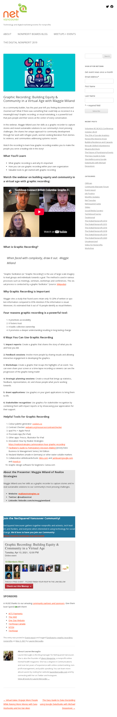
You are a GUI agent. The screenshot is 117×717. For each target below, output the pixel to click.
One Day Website (17, 620)
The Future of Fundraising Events (99, 152)
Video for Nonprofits (94, 245)
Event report (30, 637)
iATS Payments (16, 613)
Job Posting (89, 193)
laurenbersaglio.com (58, 672)
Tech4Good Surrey (93, 214)
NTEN (11, 627)
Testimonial (90, 217)
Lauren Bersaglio (36, 641)
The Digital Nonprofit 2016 (96, 227)
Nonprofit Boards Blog (33, 34)
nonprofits (8, 641)
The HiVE (13, 617)
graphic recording (64, 637)
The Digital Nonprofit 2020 (96, 238)
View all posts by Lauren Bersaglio (34, 679)
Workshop (89, 248)
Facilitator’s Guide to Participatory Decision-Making (32, 447)
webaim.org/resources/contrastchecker (44, 427)
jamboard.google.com (63, 458)
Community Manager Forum (97, 186)
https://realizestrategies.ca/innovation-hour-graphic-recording (37, 444)
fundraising (51, 637)
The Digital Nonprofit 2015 (96, 224)
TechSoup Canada (17, 623)
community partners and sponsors (48, 603)
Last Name (90, 96)
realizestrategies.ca (28, 493)
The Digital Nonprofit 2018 (96, 231)
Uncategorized (91, 241)
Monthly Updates (92, 197)
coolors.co (37, 423)
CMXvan (88, 183)
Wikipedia (61, 284)
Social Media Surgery (94, 210)
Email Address (92, 77)
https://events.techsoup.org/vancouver (24, 535)
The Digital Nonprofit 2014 (96, 221)
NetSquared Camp (93, 203)
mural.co (17, 461)
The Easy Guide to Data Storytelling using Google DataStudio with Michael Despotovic (57, 704)
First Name (90, 86)
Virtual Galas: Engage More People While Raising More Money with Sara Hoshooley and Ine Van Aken (20, 704)
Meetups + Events (65, 34)
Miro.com (43, 458)
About (7, 34)
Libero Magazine (48, 658)
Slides (87, 207)
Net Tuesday (90, 200)
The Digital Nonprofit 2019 (20, 42)
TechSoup (13, 630)
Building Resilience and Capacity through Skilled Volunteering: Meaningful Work (99, 145)
